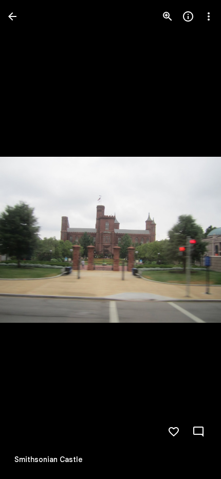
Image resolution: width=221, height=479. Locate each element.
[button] (28, 239)
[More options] (208, 16)
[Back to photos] (12, 16)
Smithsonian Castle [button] (48, 459)
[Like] (174, 432)
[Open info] (188, 16)
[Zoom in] (167, 16)
